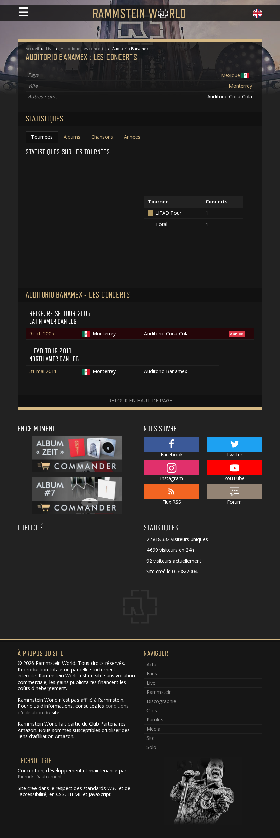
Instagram (171, 478)
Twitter (234, 454)
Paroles (154, 719)
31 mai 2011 (43, 371)
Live (50, 48)
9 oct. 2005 (41, 333)
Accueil (32, 48)
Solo (151, 747)
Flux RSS (171, 502)
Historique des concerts (83, 48)
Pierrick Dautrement (40, 776)
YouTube (234, 478)
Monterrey (240, 85)
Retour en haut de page (140, 400)
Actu (151, 664)
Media (153, 729)
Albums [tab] (72, 137)
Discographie (161, 701)
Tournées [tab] (42, 137)
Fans (151, 673)
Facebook (171, 454)
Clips (151, 710)
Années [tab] (132, 137)
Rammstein (159, 692)
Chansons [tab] (102, 137)
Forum (234, 502)
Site (150, 738)
